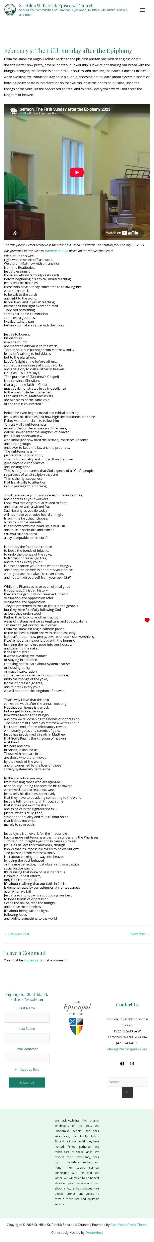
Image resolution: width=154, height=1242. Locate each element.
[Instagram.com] (132, 1065)
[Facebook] (122, 1065)
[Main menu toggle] (143, 9)
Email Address (26, 1049)
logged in (31, 960)
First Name (27, 1008)
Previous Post (16, 934)
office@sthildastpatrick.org (127, 1049)
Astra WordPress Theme (128, 1224)
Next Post (140, 934)
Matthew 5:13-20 (57, 251)
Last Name (27, 1028)
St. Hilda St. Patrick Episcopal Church (56, 5)
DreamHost (94, 1232)
